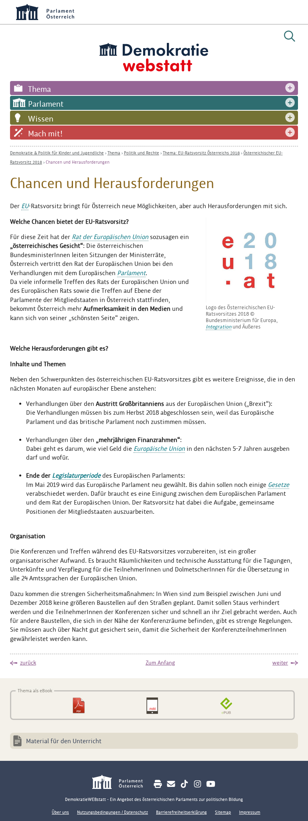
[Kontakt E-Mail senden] (171, 784)
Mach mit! (45, 133)
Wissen (40, 118)
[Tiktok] (184, 784)
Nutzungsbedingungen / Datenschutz (112, 812)
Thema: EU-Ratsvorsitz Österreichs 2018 (201, 152)
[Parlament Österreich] (121, 783)
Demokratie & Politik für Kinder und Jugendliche (57, 152)
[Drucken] (158, 784)
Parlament (46, 103)
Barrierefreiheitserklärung (181, 812)
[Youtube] (211, 784)
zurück (28, 662)
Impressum (249, 812)
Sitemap (223, 812)
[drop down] (290, 88)
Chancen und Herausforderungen (77, 162)
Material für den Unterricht (63, 741)
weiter (280, 662)
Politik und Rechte (141, 152)
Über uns (60, 812)
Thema (39, 89)
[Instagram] (197, 784)
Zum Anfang (160, 662)
